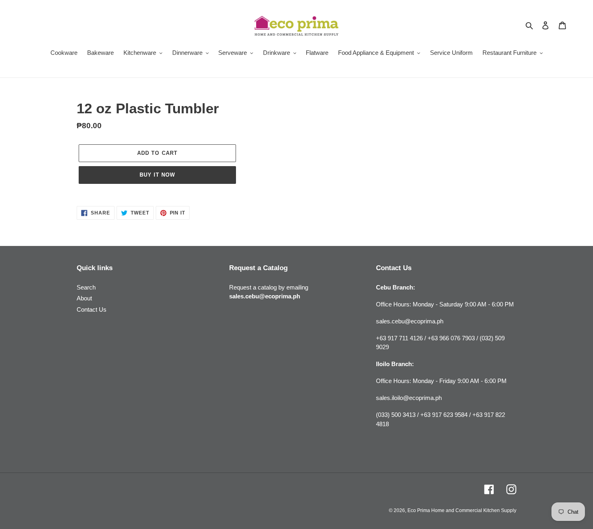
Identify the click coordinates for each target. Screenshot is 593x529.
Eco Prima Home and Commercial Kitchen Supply (461, 510)
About (84, 298)
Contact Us (91, 309)
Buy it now (157, 175)
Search (86, 287)
